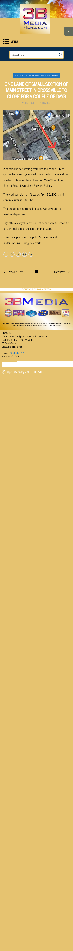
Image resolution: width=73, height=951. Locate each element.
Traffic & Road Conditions (49, 75)
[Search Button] (60, 54)
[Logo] (35, 18)
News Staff (29, 103)
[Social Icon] (5, 254)
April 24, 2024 (20, 75)
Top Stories (36, 75)
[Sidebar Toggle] (68, 31)
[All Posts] (36, 272)
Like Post (46, 103)
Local (29, 75)
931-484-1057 (16, 353)
